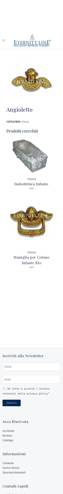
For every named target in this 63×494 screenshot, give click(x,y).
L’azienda (8, 463)
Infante (25, 121)
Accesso (7, 435)
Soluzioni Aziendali (14, 472)
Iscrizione (8, 431)
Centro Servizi (11, 468)
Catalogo (8, 440)
